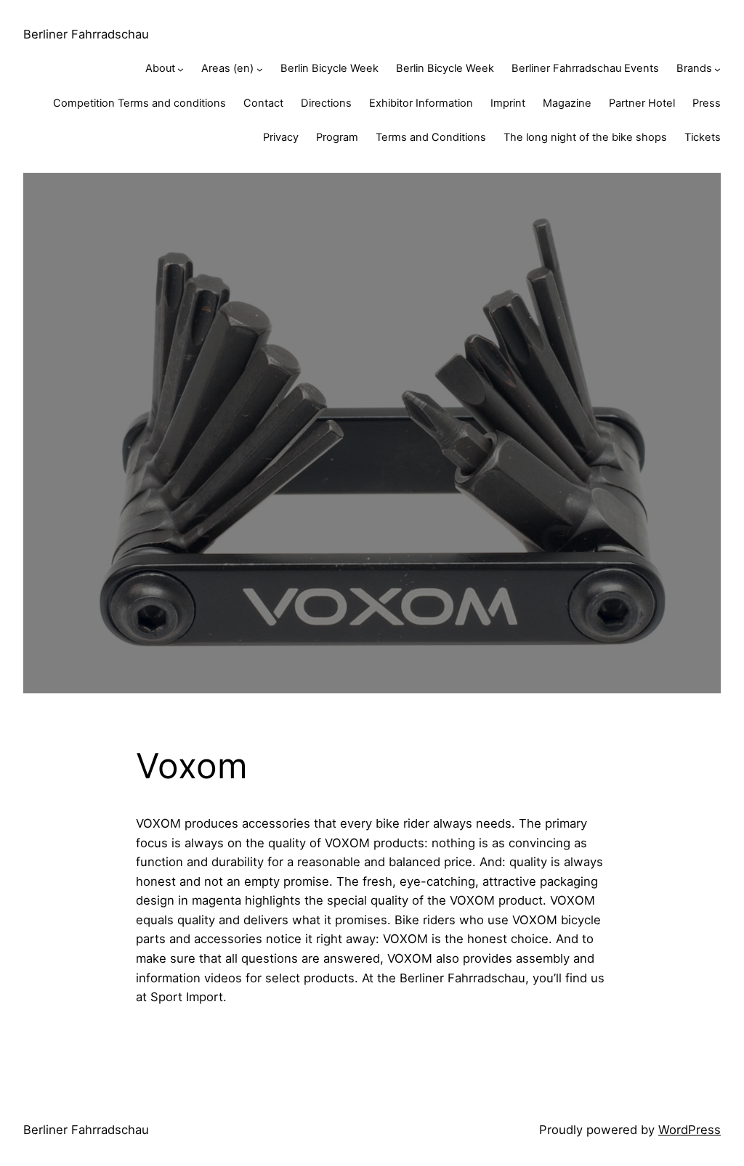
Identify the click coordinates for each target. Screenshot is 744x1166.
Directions (326, 103)
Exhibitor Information (421, 103)
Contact (263, 103)
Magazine (567, 103)
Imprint (507, 103)
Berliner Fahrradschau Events (585, 68)
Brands (694, 68)
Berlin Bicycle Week (329, 68)
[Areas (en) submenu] (259, 69)
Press (706, 103)
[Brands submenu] (717, 69)
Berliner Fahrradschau (86, 34)
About (160, 68)
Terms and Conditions (431, 137)
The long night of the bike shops (585, 137)
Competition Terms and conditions (139, 103)
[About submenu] (180, 69)
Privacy (281, 137)
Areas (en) (227, 68)
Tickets (702, 137)
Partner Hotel (642, 103)
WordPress (689, 1129)
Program (337, 137)
